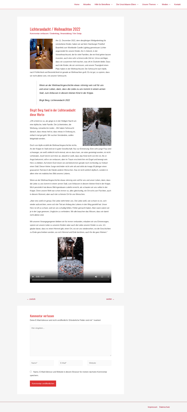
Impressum (152, 407)
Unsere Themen (149, 4)
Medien (165, 4)
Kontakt (177, 4)
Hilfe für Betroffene (102, 4)
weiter (110, 299)
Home (76, 4)
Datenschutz (164, 407)
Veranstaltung (65, 33)
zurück (31, 299)
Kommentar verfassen (39, 33)
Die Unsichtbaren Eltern (126, 4)
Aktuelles (87, 4)
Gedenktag (54, 33)
